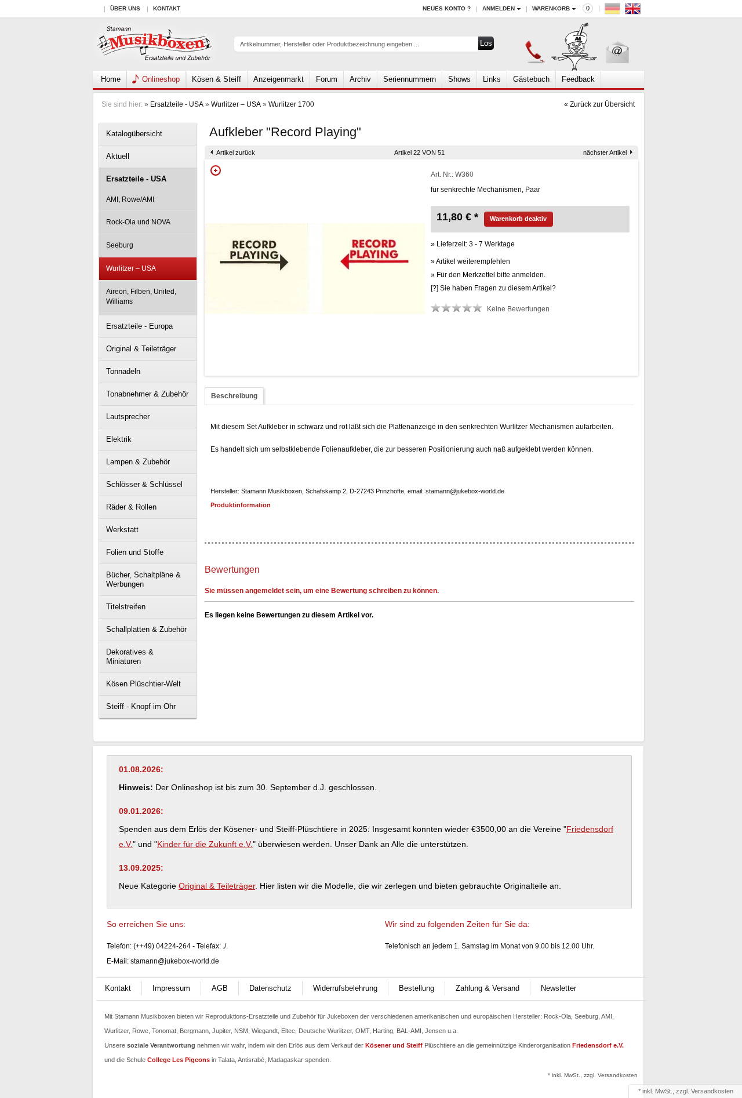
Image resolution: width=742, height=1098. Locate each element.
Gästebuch (531, 79)
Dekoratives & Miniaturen (130, 657)
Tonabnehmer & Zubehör (147, 394)
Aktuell (117, 156)
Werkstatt (122, 529)
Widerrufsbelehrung (345, 988)
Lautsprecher (128, 416)
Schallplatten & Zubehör (146, 629)
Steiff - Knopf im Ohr (141, 706)
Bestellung (416, 988)
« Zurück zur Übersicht (599, 104)
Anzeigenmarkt (278, 79)
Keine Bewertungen (518, 309)
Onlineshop (161, 79)
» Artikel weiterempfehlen (470, 261)
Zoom (215, 170)
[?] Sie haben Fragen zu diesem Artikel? (493, 288)
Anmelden (498, 8)
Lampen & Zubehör (138, 461)
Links (492, 79)
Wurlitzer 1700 (291, 104)
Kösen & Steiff (216, 79)
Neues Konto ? (447, 8)
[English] (634, 11)
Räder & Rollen (131, 507)
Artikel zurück (235, 152)
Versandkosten (712, 1091)
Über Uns (125, 8)
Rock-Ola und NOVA (138, 222)
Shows (459, 79)
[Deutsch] (614, 11)
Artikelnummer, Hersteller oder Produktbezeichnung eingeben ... (329, 44)
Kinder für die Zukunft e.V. (205, 844)
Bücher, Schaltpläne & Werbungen (143, 579)
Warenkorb (551, 8)
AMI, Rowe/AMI (130, 199)
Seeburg (119, 245)
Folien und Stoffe (134, 552)
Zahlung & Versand (487, 988)
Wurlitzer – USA (236, 104)
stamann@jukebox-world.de (174, 961)
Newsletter (558, 988)
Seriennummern (409, 79)
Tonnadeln (123, 371)
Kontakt (166, 8)
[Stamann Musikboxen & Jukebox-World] (155, 44)
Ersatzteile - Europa (139, 326)
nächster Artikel (605, 152)
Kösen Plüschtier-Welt (143, 683)
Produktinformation (240, 504)
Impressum (171, 988)
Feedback (578, 79)
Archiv (360, 79)
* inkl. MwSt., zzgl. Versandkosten (593, 1075)
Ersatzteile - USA (176, 104)
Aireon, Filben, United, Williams (141, 297)
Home (111, 79)
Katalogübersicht (134, 133)
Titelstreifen (126, 606)
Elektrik (119, 439)
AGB (220, 988)
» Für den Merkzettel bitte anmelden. (488, 275)
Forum (326, 79)
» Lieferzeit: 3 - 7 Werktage (473, 244)
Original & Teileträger (141, 348)
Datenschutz (270, 988)
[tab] (234, 396)
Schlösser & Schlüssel (144, 484)
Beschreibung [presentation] (234, 396)
